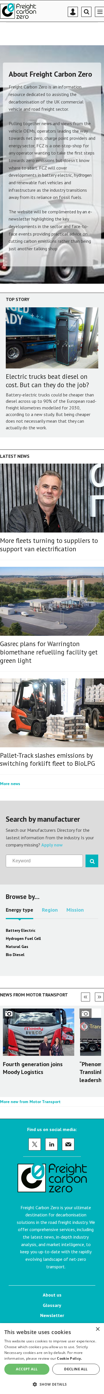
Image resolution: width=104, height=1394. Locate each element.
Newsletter (52, 1315)
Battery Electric (21, 930)
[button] (52, 1384)
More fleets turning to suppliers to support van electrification (49, 544)
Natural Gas (17, 946)
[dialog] (52, 1358)
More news (10, 783)
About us (52, 1295)
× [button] (97, 1329)
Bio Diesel (15, 954)
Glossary (52, 1305)
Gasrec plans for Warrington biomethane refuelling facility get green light (49, 652)
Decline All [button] (76, 1369)
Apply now (52, 845)
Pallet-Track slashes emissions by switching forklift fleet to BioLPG (47, 759)
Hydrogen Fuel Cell (23, 938)
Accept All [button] (27, 1369)
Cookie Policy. (69, 1358)
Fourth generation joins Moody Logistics (33, 1068)
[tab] (19, 912)
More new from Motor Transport (30, 1101)
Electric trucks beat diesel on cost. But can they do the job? (47, 380)
